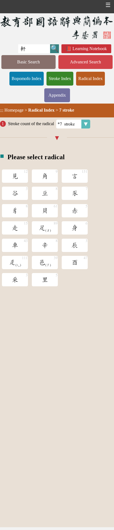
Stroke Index (60, 78)
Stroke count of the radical (31, 123)
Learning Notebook (89, 48)
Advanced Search (85, 62)
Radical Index (90, 78)
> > (37, 110)
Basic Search (28, 62)
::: (1, 110)
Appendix (57, 95)
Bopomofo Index (27, 78)
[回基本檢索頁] (57, 27)
